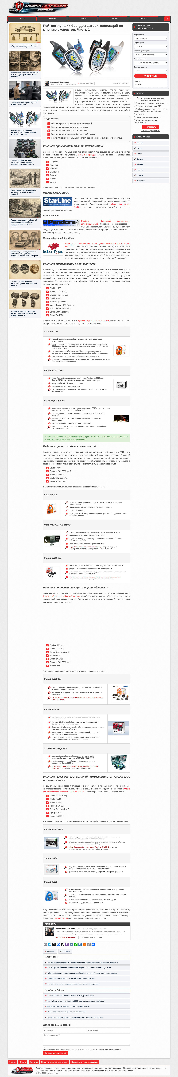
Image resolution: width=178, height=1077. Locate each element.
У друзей (140, 114)
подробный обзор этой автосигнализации (86, 547)
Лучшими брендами (87, 155)
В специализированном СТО (148, 106)
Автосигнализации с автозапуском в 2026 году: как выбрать (71, 996)
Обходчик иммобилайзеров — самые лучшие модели (68, 1006)
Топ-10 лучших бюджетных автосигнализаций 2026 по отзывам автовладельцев (79, 968)
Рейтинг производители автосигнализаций (71, 123)
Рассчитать (151, 76)
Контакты (34, 1062)
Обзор (22, 19)
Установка (141, 181)
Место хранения (140, 59)
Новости (140, 170)
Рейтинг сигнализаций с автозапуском (69, 127)
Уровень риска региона (143, 51)
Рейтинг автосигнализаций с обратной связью (73, 134)
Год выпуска (139, 43)
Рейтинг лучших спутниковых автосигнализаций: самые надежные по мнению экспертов (82, 962)
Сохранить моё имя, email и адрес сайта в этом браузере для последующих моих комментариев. (82, 1049)
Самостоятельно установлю (148, 117)
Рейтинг (61, 990)
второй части (61, 918)
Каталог (143, 19)
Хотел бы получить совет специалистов (146, 121)
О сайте (22, 1062)
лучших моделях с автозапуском (93, 321)
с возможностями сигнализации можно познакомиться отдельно (95, 577)
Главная (12, 1062)
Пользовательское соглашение (84, 1062)
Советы (83, 19)
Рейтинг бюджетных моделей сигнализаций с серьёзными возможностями (86, 138)
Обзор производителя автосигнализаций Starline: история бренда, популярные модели (82, 973)
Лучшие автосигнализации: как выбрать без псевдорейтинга (71, 978)
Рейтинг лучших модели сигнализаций (69, 131)
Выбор (52, 19)
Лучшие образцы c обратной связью (61, 596)
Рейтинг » (66, 951)
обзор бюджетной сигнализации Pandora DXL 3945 (89, 847)
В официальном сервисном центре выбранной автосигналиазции (150, 110)
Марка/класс (139, 35)
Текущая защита (140, 67)
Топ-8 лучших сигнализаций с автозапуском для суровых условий (73, 984)
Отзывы (113, 19)
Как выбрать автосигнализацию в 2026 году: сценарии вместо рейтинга (75, 1001)
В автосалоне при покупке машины (151, 103)
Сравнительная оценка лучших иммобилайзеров (66, 1012)
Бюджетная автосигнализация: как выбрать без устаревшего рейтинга (75, 1017)
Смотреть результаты (150, 131)
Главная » (51, 951)
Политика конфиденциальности (54, 1062)
